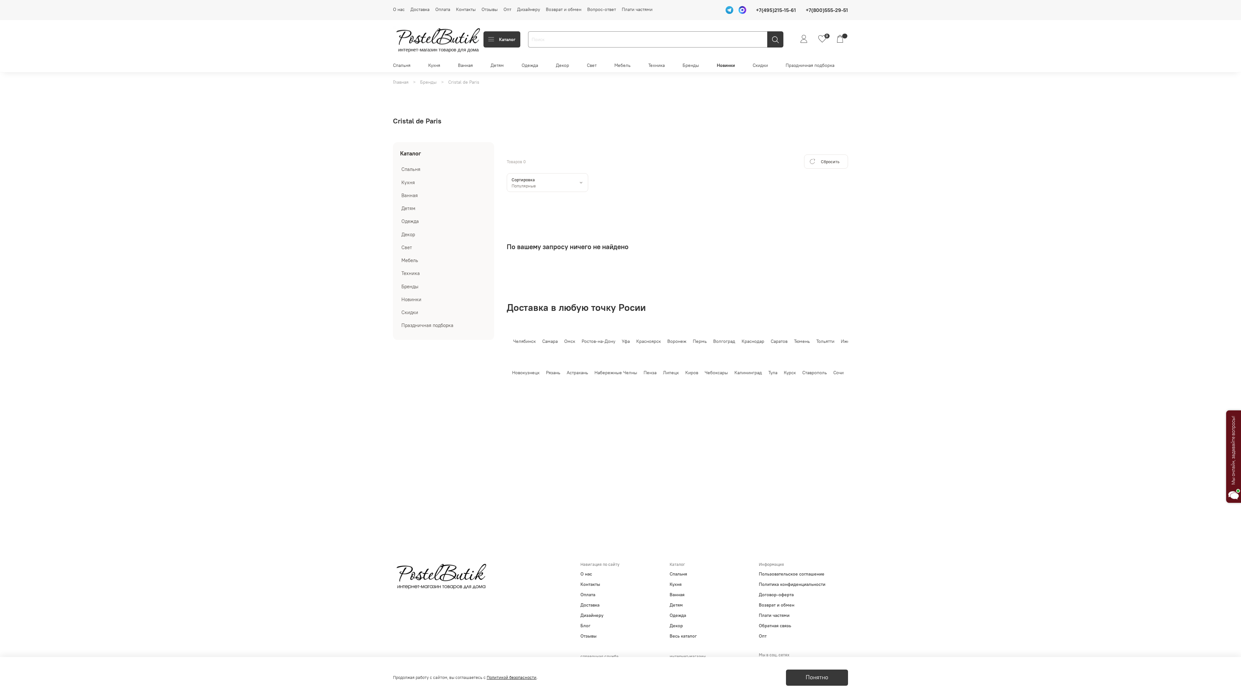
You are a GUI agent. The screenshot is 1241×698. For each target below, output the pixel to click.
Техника (656, 65)
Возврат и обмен (563, 9)
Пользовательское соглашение (791, 574)
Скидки (760, 65)
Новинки (726, 65)
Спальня (401, 65)
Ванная (465, 65)
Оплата (442, 9)
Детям (497, 65)
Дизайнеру (528, 9)
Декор (562, 65)
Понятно (817, 677)
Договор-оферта (776, 595)
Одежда (530, 65)
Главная (400, 82)
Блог (585, 626)
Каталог (507, 39)
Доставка (420, 9)
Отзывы (490, 9)
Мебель (622, 65)
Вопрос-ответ (601, 9)
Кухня (434, 65)
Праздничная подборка (810, 65)
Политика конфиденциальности (792, 584)
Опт (507, 9)
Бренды (691, 65)
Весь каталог (683, 636)
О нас (399, 9)
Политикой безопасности (511, 677)
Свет (592, 65)
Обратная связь (775, 626)
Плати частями (637, 9)
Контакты (466, 9)
